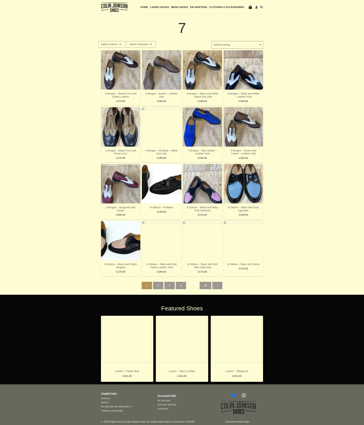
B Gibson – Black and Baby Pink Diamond (202, 209)
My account (164, 400)
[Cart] (250, 7)
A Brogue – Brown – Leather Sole (161, 95)
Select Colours (109, 44)
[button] (261, 7)
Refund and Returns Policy (116, 407)
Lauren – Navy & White (182, 371)
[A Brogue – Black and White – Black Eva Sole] (202, 52)
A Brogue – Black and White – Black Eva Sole (202, 95)
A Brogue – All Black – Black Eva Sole (161, 152)
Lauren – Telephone (237, 371)
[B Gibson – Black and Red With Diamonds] (202, 222)
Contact (105, 398)
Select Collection (138, 44)
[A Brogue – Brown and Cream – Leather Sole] (243, 109)
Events (105, 402)
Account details (167, 405)
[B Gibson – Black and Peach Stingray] (120, 222)
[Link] (257, 7)
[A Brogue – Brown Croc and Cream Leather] (120, 52)
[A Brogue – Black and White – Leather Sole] (243, 52)
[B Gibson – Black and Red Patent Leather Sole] (161, 222)
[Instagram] (244, 395)
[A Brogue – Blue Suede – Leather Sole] (202, 109)
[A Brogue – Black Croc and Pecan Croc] (120, 109)
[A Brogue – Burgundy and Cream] (120, 166)
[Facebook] (233, 395)
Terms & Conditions (112, 411)
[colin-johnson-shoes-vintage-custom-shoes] (114, 7)
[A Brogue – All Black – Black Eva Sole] (161, 109)
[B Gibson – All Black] (161, 166)
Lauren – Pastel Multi (127, 371)
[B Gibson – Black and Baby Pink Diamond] (202, 166)
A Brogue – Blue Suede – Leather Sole (202, 152)
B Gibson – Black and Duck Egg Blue (243, 209)
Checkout (163, 409)
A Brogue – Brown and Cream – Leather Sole (243, 152)
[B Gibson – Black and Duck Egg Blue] (243, 166)
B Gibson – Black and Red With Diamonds (202, 266)
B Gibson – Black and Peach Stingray (120, 266)
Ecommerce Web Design (237, 421)
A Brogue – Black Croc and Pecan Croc (120, 152)
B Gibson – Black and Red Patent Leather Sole (162, 266)
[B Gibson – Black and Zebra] (243, 222)
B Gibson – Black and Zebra (243, 264)
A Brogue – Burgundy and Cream (120, 209)
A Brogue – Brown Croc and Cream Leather (120, 95)
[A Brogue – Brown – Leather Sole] (161, 52)
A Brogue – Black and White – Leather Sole (243, 95)
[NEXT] (217, 285)
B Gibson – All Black (161, 207)
